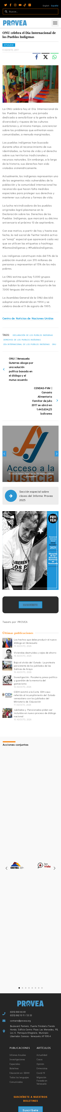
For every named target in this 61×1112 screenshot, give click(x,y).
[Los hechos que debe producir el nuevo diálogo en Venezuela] (7, 643)
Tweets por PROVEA (15, 622)
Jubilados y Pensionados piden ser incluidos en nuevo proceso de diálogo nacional (35, 713)
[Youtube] (20, 5)
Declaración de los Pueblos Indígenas (33, 335)
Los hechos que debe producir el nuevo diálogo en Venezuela (35, 641)
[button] (55, 23)
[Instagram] (15, 5)
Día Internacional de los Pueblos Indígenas (26, 344)
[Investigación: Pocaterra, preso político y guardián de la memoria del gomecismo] (7, 680)
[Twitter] (5, 5)
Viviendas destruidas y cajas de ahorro (35, 652)
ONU (54, 344)
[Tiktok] (24, 5)
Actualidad (9, 45)
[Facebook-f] (10, 5)
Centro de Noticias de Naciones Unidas (28, 318)
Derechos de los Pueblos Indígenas (22, 339)
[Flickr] (29, 5)
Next (57, 453)
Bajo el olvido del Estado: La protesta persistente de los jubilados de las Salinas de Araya (34, 666)
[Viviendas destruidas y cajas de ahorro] (7, 654)
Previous (4, 453)
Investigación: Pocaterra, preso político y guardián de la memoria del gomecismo (35, 680)
